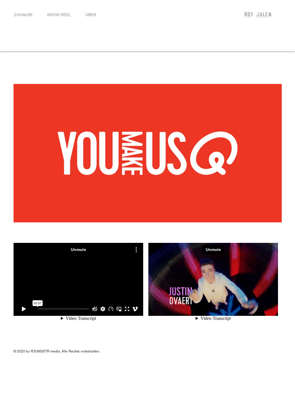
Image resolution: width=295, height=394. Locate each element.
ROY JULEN (258, 14)
